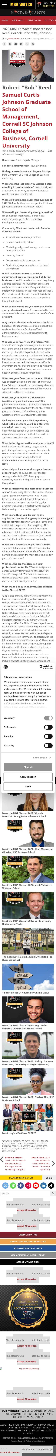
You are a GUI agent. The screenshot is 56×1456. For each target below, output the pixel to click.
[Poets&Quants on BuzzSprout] (13, 1185)
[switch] (48, 727)
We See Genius (35, 1417)
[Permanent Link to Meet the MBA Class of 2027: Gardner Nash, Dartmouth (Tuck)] (28, 905)
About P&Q (6, 1424)
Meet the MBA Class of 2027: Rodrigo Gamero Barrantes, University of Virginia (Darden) (27, 1063)
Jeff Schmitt (13, 38)
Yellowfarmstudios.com (35, 1441)
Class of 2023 (8, 1143)
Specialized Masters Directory (28, 1241)
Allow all (28, 767)
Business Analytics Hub (28, 1248)
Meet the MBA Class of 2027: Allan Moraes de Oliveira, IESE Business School (27, 851)
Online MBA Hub (28, 1234)
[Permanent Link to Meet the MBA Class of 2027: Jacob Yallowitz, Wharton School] (28, 869)
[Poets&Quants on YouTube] (36, 1185)
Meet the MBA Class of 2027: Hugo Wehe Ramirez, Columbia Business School (24, 1027)
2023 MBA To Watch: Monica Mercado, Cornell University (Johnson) (41, 1163)
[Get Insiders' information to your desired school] (28, 1308)
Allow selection (28, 777)
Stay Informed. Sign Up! (21, 1178)
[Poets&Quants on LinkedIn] (43, 1185)
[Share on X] (10, 44)
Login (49, 1178)
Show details (40, 757)
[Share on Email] (16, 44)
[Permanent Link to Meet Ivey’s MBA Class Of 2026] (28, 1117)
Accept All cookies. (27, 1210)
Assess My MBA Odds (28, 1262)
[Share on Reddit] (33, 44)
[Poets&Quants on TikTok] (51, 1185)
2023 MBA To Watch (22, 1141)
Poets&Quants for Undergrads (23, 1414)
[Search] (53, 1193)
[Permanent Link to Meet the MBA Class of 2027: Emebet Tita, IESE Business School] (28, 1081)
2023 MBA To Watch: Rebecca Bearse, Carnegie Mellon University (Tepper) (15, 1163)
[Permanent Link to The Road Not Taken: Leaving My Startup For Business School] (28, 941)
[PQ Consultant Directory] (28, 1376)
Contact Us (37, 1430)
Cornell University (21, 1146)
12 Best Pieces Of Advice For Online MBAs (25, 992)
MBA (33, 1146)
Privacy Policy (46, 1424)
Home (4, 20)
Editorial (23, 1430)
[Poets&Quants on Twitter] (5, 1185)
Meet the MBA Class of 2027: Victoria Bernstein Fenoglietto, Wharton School (24, 815)
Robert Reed (41, 1146)
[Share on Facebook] (4, 44)
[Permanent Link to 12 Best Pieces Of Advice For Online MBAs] (28, 977)
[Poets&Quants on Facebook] (20, 1185)
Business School (40, 1141)
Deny (28, 786)
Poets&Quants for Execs (39, 1410)
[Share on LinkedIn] (21, 44)
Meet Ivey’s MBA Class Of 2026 (19, 1133)
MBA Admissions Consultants (28, 1255)
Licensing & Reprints (19, 1427)
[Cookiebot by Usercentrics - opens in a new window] (40, 667)
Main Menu (18, 20)
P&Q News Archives (25, 1424)
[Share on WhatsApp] (27, 44)
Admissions (34, 20)
